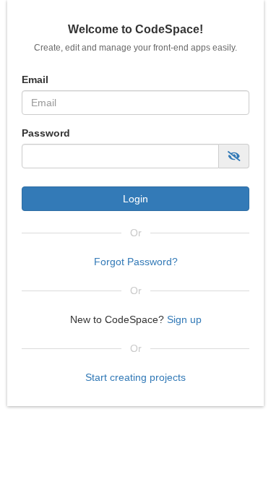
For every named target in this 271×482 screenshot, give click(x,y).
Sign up (183, 319)
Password (46, 133)
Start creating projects (135, 377)
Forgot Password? (136, 261)
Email (35, 79)
